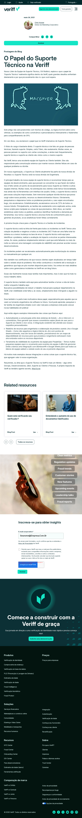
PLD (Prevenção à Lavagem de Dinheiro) (19, 674)
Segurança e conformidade (52, 795)
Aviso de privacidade (49, 786)
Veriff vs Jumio (9, 794)
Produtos (8, 655)
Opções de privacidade (54, 803)
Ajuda (20, 2)
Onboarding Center (11, 754)
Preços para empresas (50, 660)
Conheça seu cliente (49, 727)
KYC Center (8, 745)
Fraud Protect (9, 696)
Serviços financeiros (11, 709)
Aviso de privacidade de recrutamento (56, 799)
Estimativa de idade (11, 678)
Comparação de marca (15, 780)
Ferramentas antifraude (12, 772)
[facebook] (47, 36)
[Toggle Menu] (76, 9)
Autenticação (47, 714)
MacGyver (36, 369)
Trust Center (46, 763)
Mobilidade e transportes (13, 727)
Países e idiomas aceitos (51, 758)
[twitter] (51, 36)
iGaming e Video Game (12, 722)
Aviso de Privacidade (25, 543)
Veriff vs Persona (10, 799)
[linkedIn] (42, 36)
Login (9, 2)
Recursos (9, 740)
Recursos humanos (11, 731)
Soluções (8, 704)
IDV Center (8, 758)
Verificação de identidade (13, 660)
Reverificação (47, 732)
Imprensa (45, 754)
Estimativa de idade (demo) (14, 767)
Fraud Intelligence (10, 687)
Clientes (45, 750)
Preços (45, 655)
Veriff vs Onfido (9, 785)
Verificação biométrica (12, 691)
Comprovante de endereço (13, 665)
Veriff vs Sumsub (10, 790)
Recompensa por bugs (50, 790)
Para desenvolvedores (12, 763)
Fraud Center (8, 750)
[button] (6, 442)
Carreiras (45, 767)
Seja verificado (35, 2)
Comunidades (9, 718)
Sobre (45, 740)
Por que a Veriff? (48, 745)
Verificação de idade (11, 682)
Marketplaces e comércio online (15, 714)
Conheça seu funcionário (51, 723)
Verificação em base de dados (15, 669)
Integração (46, 710)
